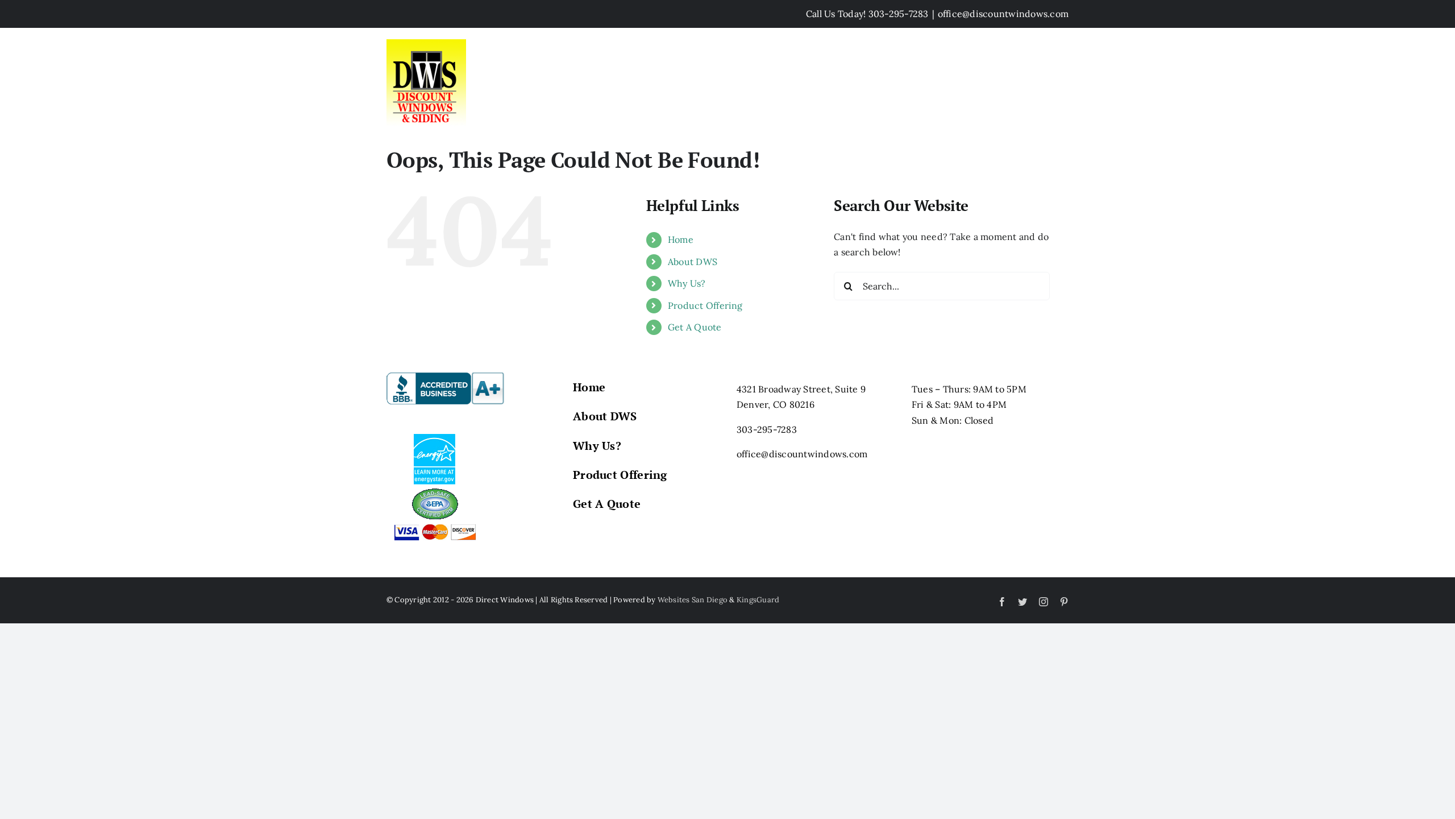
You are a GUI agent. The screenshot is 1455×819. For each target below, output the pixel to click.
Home (680, 239)
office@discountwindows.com (1003, 13)
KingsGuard (758, 600)
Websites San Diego (693, 600)
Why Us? (687, 283)
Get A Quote (695, 327)
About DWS (692, 261)
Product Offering (705, 305)
